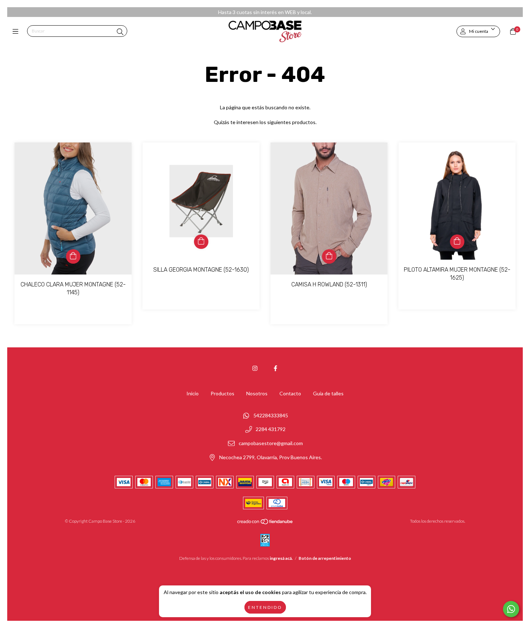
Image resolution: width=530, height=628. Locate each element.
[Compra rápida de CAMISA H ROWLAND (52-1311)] (329, 256)
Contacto (290, 393)
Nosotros (257, 393)
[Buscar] (120, 31)
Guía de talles (328, 393)
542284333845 (270, 415)
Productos (222, 393)
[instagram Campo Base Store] (255, 368)
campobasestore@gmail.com (271, 443)
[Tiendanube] (265, 523)
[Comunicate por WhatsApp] (511, 609)
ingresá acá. (281, 558)
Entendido (265, 607)
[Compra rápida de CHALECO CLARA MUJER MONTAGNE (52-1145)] (73, 256)
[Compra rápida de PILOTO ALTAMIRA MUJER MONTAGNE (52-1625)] (457, 241)
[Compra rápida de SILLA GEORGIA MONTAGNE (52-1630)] (201, 241)
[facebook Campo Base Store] (275, 368)
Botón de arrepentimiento (325, 558)
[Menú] (17, 31)
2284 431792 (271, 429)
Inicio (192, 393)
